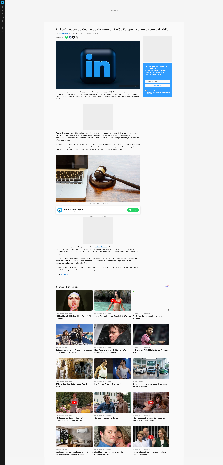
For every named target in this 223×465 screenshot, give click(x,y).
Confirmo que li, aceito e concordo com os (158, 92)
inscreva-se (157, 85)
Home (57, 26)
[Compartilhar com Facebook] (70, 37)
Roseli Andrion (63, 33)
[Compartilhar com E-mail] (73, 37)
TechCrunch (65, 274)
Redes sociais (76, 26)
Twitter (97, 247)
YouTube (104, 247)
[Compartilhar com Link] (77, 37)
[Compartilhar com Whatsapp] (66, 37)
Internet (69, 26)
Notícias (63, 26)
